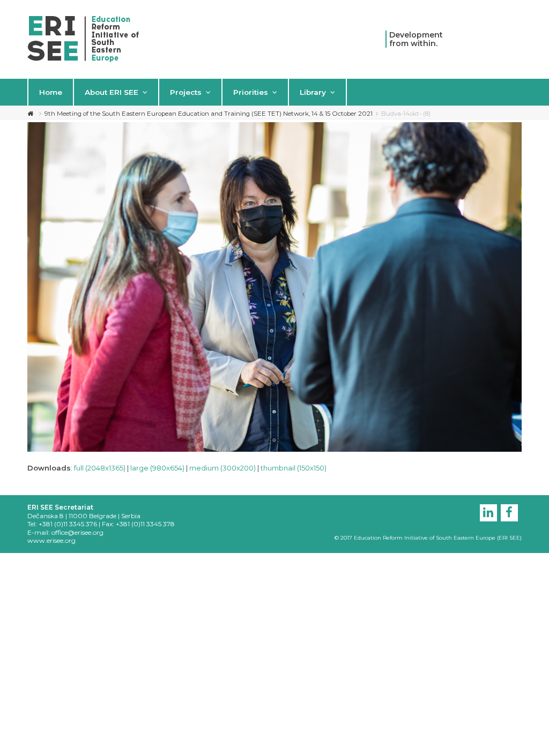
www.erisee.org (51, 540)
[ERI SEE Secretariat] (83, 38)
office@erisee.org (77, 532)
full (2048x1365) (99, 468)
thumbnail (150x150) (294, 468)
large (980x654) (157, 468)
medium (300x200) (222, 468)
